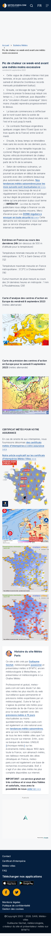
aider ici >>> (34, 789)
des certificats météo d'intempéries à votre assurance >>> (23, 446)
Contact (6, 856)
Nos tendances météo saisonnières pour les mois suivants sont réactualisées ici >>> (24, 183)
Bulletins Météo (20, 45)
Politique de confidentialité (16, 905)
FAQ (4, 870)
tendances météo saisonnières (26, 728)
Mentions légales (11, 902)
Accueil (5, 45)
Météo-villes (8, 865)
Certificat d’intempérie (14, 861)
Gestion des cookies (13, 909)
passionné (36, 664)
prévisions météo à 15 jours (20, 715)
